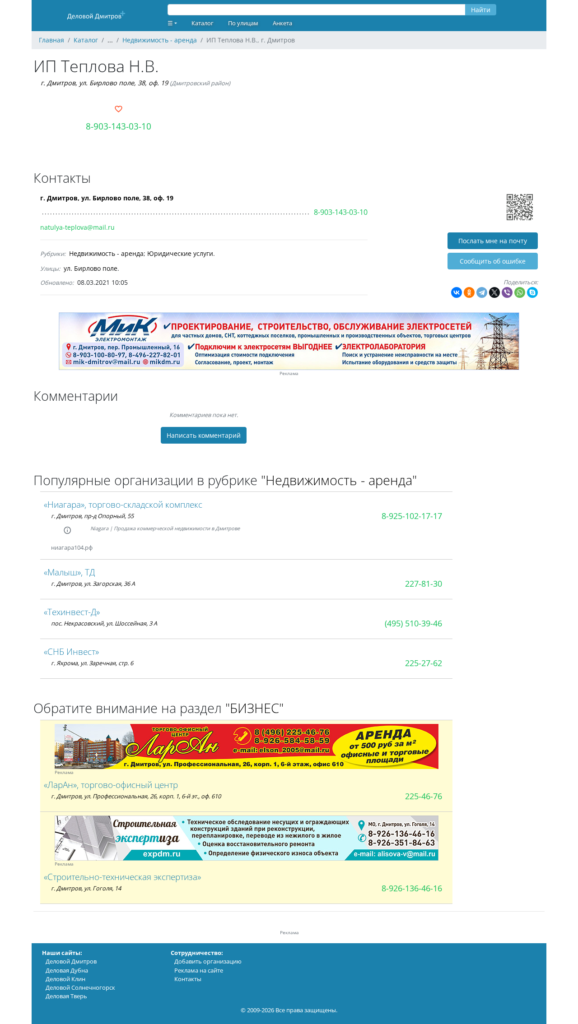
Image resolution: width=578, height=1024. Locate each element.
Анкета (282, 23)
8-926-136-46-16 (412, 888)
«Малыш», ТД (69, 572)
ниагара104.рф (72, 547)
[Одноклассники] (469, 292)
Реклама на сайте (198, 970)
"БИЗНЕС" (254, 708)
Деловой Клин (65, 979)
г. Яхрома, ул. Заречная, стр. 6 (92, 663)
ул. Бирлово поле (90, 268)
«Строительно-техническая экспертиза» (122, 877)
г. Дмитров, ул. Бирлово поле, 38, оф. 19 (104, 83)
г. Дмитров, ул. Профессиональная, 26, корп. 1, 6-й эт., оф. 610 (136, 796)
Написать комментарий (204, 435)
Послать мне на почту (492, 240)
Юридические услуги (180, 253)
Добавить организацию (208, 961)
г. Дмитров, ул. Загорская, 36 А (93, 583)
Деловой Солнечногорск (80, 987)
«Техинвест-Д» (72, 612)
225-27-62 (423, 663)
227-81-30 (423, 583)
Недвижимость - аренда (106, 253)
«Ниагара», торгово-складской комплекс (123, 504)
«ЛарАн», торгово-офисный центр (111, 784)
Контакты (187, 979)
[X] (494, 292)
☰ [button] (170, 23)
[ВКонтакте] (456, 292)
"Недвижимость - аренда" (339, 480)
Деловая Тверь (66, 996)
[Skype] (532, 292)
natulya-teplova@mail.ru (77, 227)
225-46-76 (423, 796)
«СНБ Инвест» (71, 651)
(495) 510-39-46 (413, 623)
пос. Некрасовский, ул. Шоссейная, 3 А (104, 623)
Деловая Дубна (67, 970)
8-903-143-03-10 (118, 126)
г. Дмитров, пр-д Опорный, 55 (92, 516)
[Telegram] (481, 292)
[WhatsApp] (519, 292)
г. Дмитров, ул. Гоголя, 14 (86, 888)
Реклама (289, 373)
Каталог (202, 23)
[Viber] (507, 292)
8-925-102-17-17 (412, 515)
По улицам (243, 23)
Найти (480, 9)
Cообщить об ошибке (493, 261)
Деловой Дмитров (71, 961)
